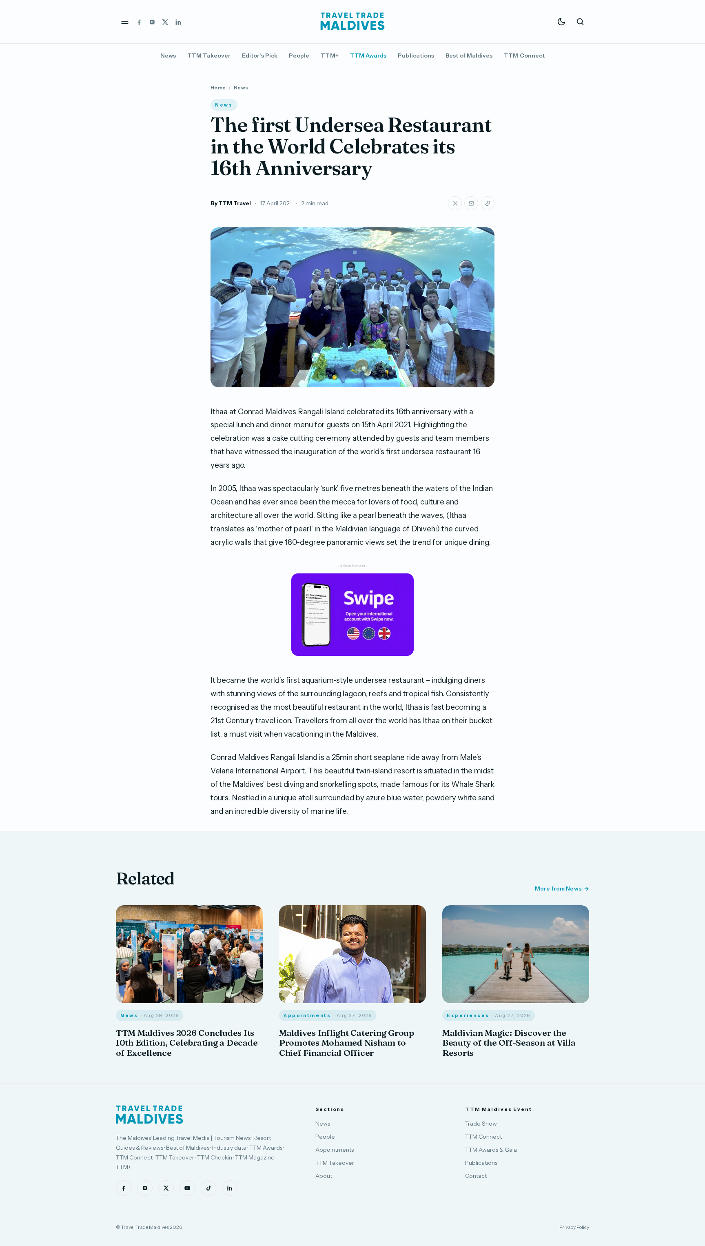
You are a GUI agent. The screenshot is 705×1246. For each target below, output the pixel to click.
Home (218, 87)
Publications (416, 55)
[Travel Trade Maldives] (149, 1114)
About (323, 1175)
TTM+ (329, 55)
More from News (558, 888)
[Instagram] (152, 21)
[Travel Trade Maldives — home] (352, 21)
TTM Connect (524, 55)
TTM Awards (368, 55)
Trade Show (481, 1123)
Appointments (334, 1149)
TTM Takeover (209, 55)
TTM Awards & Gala (491, 1149)
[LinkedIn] (178, 21)
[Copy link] (487, 203)
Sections (329, 1109)
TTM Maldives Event (498, 1109)
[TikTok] (208, 1188)
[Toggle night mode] (561, 22)
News (168, 55)
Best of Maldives (469, 55)
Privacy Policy (574, 1227)
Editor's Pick (259, 55)
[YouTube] (187, 1188)
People (299, 55)
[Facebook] (139, 21)
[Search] (580, 22)
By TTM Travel (231, 203)
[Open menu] (125, 22)
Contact (476, 1175)
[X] (165, 21)
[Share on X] (455, 203)
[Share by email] (471, 203)
